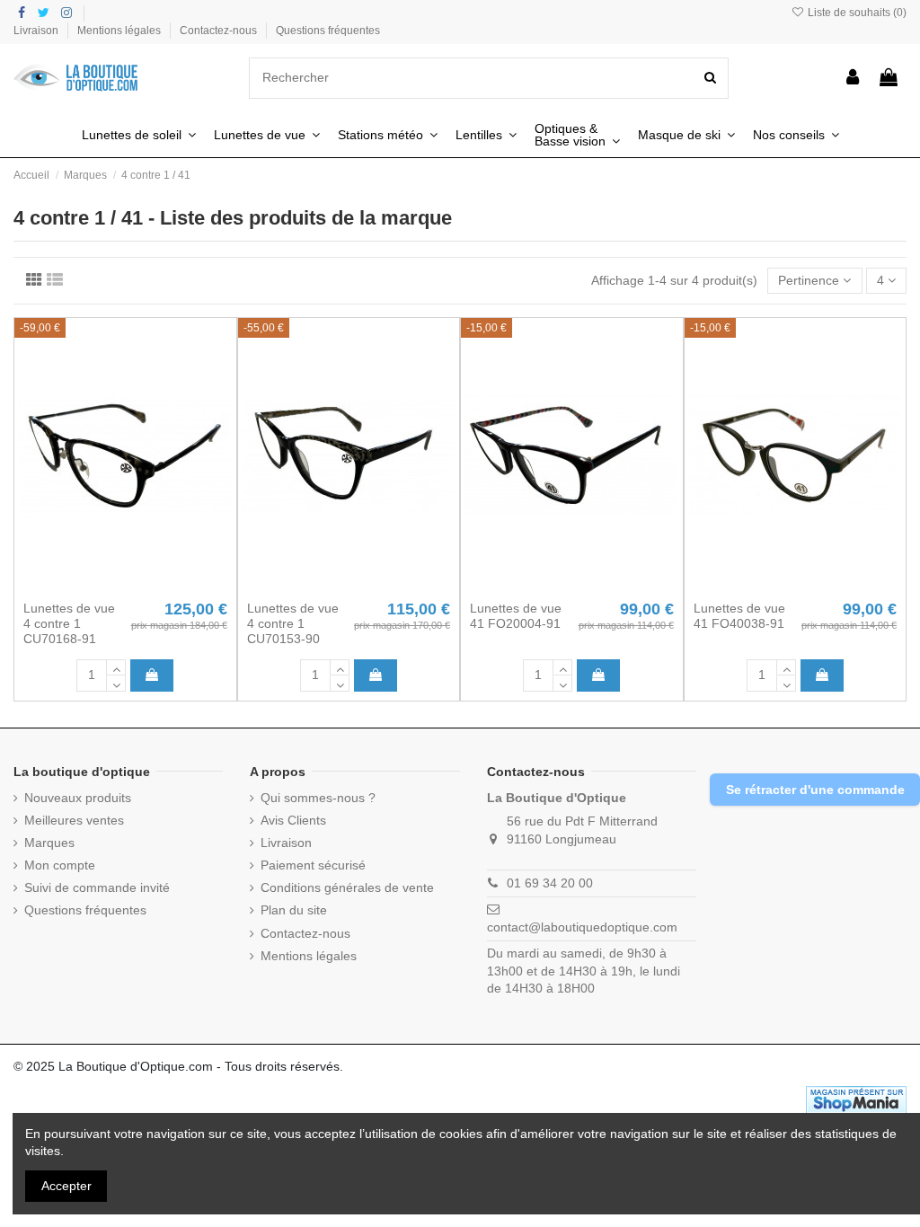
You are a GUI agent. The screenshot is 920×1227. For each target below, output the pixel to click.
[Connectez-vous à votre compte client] (853, 78)
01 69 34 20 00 (550, 883)
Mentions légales (120, 30)
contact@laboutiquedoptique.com (582, 927)
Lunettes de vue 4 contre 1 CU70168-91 (69, 623)
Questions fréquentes (328, 30)
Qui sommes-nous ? (318, 797)
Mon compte (59, 865)
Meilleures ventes (74, 820)
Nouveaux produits (77, 797)
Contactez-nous (220, 30)
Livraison (37, 30)
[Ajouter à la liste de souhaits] (99, 585)
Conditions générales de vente (347, 887)
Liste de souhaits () (856, 12)
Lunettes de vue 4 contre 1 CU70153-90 (293, 623)
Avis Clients (293, 820)
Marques (49, 842)
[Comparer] (124, 585)
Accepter (66, 1185)
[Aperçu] (150, 585)
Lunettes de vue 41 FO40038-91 (739, 616)
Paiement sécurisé (313, 865)
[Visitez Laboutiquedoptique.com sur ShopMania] (856, 1098)
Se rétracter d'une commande (815, 789)
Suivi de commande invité (97, 887)
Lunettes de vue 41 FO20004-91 (516, 616)
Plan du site (294, 910)
